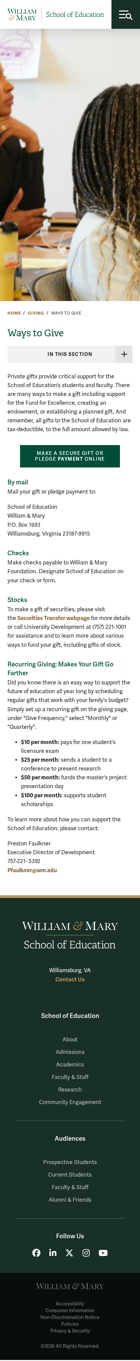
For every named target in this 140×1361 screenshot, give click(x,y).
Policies (70, 1324)
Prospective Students (70, 1162)
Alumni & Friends (70, 1200)
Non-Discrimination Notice (70, 1317)
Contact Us (70, 979)
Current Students (70, 1175)
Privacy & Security (70, 1331)
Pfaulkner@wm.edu (32, 870)
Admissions (70, 1052)
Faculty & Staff (70, 1077)
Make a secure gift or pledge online (70, 456)
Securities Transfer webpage (53, 618)
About (70, 1039)
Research (70, 1089)
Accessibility (70, 1304)
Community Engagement (70, 1102)
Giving (36, 313)
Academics (70, 1064)
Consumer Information (70, 1311)
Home (14, 313)
